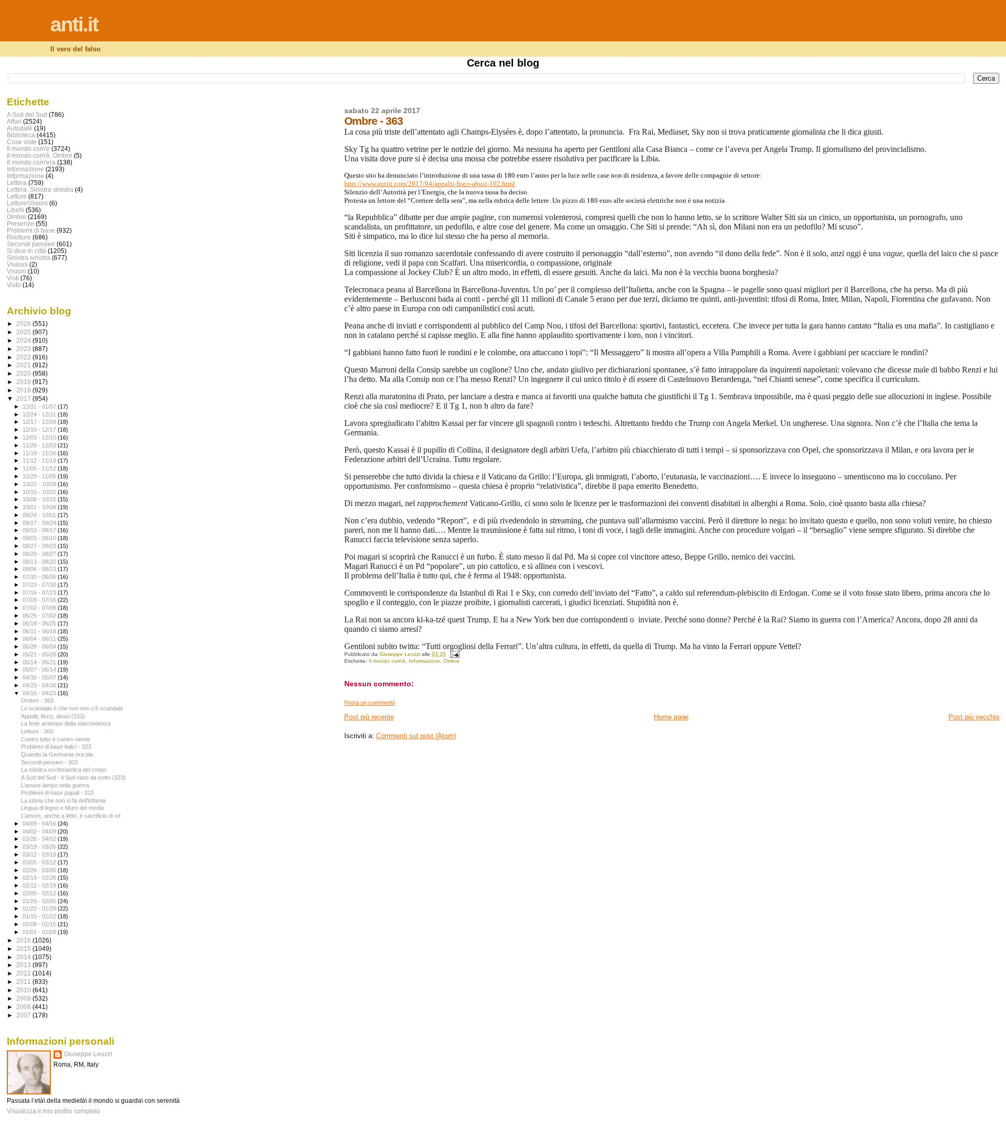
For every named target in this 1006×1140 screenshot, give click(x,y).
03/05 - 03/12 (40, 862)
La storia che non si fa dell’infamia (63, 800)
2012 (24, 973)
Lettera (17, 182)
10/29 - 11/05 (40, 476)
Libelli (15, 209)
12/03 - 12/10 (40, 437)
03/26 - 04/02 (40, 839)
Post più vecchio (973, 717)
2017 (24, 398)
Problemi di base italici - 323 (56, 746)
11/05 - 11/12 (40, 468)
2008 (24, 1006)
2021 (24, 364)
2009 (24, 998)
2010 (24, 989)
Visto (14, 284)
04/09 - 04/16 (40, 823)
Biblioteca (21, 134)
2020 (24, 373)
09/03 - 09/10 (40, 538)
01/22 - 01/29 (40, 908)
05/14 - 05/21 (40, 662)
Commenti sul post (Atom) (416, 736)
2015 (24, 948)
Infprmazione (25, 175)
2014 (24, 956)
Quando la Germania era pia (57, 754)
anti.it (74, 24)
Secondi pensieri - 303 (49, 762)
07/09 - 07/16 (40, 600)
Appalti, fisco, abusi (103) (53, 716)
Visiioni (17, 264)
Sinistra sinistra (28, 257)
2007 (24, 1015)
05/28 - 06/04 (40, 646)
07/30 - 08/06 (40, 577)
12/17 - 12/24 (40, 422)
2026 (24, 323)
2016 (24, 940)
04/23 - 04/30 (40, 685)
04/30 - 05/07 (40, 677)
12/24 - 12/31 (40, 414)
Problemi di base (31, 230)
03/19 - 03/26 (40, 846)
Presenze (20, 223)
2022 (24, 357)
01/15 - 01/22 (40, 916)
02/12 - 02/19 (40, 885)
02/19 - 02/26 (40, 877)
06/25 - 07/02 (40, 615)
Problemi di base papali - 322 (57, 793)
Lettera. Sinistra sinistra (40, 189)
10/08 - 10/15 (40, 499)
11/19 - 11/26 (40, 453)
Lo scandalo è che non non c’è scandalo (72, 708)
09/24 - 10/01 (40, 515)
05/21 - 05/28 (40, 654)
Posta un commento (369, 702)
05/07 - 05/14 (40, 669)
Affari (14, 121)
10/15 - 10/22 (40, 492)
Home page (671, 717)
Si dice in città (26, 250)
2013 (24, 964)
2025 (24, 331)
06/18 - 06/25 (40, 623)
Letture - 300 (37, 731)
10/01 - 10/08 (40, 507)
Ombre (451, 661)
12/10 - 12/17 (40, 429)
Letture (17, 196)
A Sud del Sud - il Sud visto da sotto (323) (73, 777)
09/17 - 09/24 (40, 523)
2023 (24, 348)
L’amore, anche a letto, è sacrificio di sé (71, 816)
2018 (24, 390)
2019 (24, 381)
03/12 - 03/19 (40, 854)
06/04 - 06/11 (40, 638)
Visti (13, 278)
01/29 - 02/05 (40, 901)
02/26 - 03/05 (40, 870)
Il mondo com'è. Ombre (39, 155)
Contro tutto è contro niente (55, 739)
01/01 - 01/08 (40, 932)
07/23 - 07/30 (40, 585)
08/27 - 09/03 (40, 546)
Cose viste (22, 141)
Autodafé (19, 128)
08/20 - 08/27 (40, 554)
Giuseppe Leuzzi (88, 1054)
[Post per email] (454, 654)
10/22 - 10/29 (40, 484)
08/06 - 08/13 (40, 569)
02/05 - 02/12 (40, 893)
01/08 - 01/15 (40, 924)
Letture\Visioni (27, 203)
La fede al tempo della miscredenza (66, 723)
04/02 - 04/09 (40, 831)
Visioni (16, 271)
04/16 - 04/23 (40, 693)
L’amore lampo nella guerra (55, 785)
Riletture (19, 237)
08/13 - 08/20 (40, 561)
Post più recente (369, 717)
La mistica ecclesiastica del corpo (63, 769)
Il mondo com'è (387, 661)
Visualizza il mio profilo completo (53, 1111)
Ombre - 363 (37, 700)
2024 (24, 340)
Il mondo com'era (31, 162)
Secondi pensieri (31, 243)
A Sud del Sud (27, 114)
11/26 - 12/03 (40, 445)
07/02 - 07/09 (40, 608)
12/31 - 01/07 (40, 406)
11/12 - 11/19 (40, 460)
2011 (24, 981)
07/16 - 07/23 (40, 592)
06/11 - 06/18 (40, 631)
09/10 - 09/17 (40, 530)
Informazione (424, 661)
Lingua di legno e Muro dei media (62, 808)
